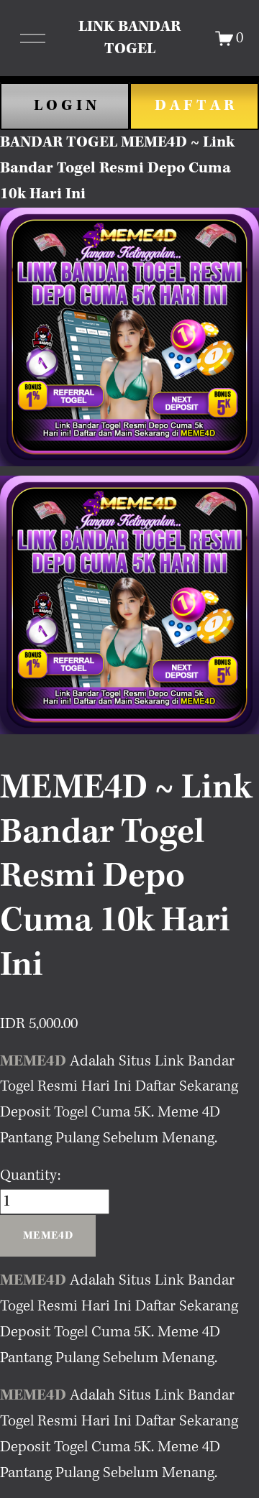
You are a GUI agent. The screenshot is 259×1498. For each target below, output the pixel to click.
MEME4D (33, 1061)
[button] (48, 1236)
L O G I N (65, 105)
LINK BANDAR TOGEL (129, 38)
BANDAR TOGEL (58, 142)
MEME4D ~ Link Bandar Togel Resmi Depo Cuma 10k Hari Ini (117, 168)
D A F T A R (194, 105)
